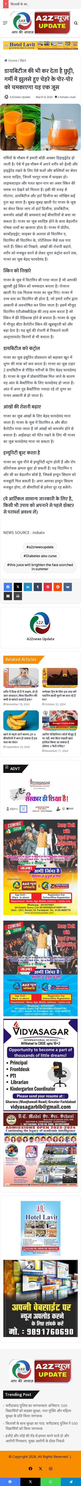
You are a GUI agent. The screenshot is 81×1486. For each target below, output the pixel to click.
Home (12, 60)
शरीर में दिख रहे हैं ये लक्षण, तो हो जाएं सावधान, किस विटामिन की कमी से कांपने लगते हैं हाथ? (20, 695)
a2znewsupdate (41, 547)
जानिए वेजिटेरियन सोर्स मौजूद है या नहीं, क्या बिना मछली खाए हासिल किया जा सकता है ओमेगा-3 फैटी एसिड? (59, 740)
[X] (18, 587)
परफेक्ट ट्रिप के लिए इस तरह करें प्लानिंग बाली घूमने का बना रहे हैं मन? (59, 695)
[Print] (18, 596)
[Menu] (5, 24)
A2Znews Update (20, 97)
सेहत (23, 60)
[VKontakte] (68, 587)
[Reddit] (58, 587)
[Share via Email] (8, 596)
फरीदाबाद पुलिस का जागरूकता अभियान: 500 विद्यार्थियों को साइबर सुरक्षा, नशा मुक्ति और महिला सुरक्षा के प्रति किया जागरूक (38, 1410)
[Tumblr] (38, 587)
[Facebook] (8, 587)
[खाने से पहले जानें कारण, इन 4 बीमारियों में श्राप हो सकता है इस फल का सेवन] (21, 720)
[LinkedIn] (28, 587)
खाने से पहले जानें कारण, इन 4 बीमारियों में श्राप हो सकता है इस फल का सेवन (20, 738)
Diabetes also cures (41, 556)
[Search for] (76, 24)
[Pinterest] (48, 587)
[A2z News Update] (40, 22)
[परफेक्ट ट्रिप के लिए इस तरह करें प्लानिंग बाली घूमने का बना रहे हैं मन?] (60, 678)
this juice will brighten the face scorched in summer (41, 567)
